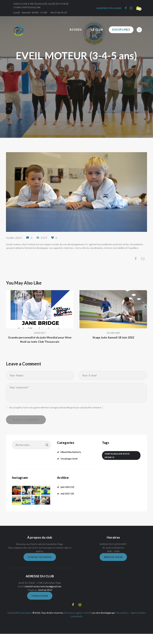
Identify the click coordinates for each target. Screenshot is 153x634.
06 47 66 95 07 (45, 590)
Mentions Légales (73, 612)
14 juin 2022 (113, 332)
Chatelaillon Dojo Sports (117, 455)
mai (66, 493)
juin (66, 486)
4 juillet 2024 (14, 237)
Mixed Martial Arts (71, 451)
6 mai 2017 (39, 332)
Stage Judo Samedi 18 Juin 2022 (113, 337)
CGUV (87, 612)
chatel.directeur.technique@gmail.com (43, 586)
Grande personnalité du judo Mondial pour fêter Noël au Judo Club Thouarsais (40, 339)
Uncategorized (69, 458)
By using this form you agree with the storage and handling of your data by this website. (56, 407)
